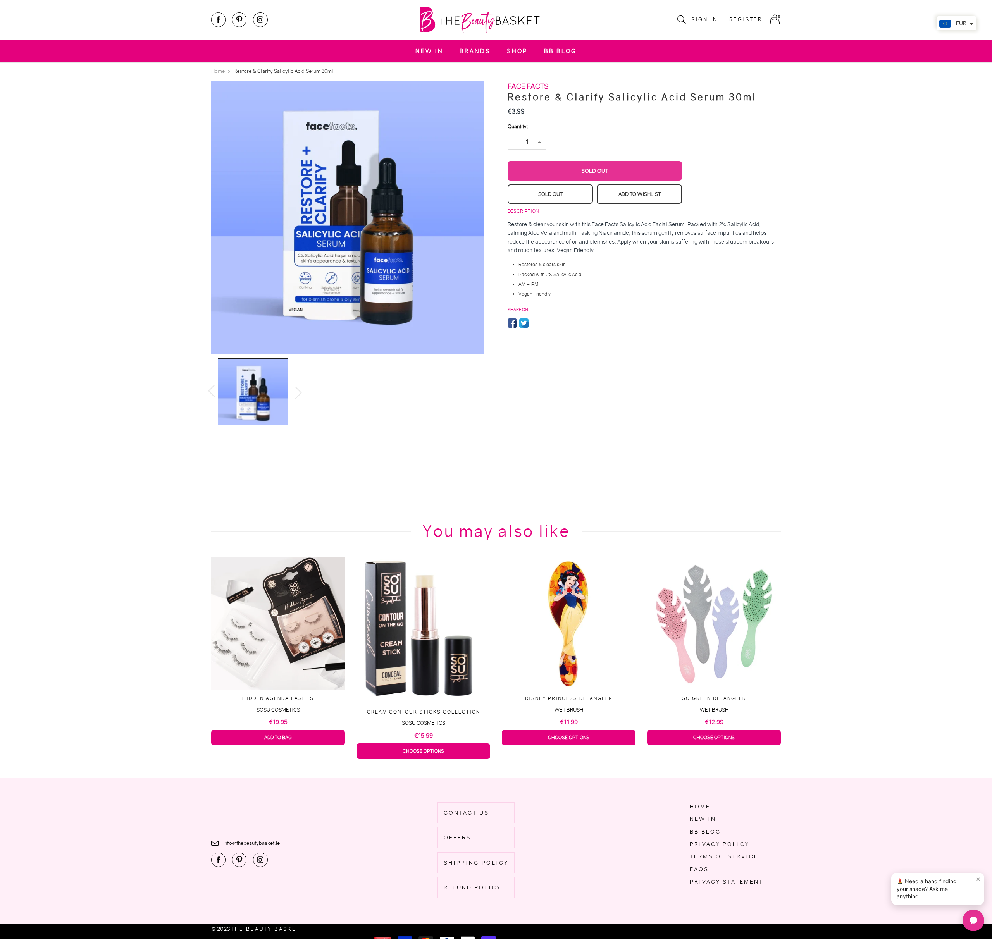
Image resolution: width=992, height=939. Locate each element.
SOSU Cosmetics (278, 710)
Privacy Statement (726, 881)
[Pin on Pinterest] (535, 323)
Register (745, 19)
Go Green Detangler (714, 698)
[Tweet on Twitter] (524, 323)
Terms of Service (724, 856)
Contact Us (466, 812)
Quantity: (518, 126)
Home (700, 806)
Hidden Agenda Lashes (278, 698)
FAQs (699, 869)
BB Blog (560, 51)
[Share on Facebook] (512, 323)
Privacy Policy (719, 844)
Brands (475, 51)
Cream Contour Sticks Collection (423, 712)
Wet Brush (569, 710)
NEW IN (429, 51)
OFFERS (457, 837)
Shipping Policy (476, 862)
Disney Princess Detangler (569, 698)
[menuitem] (429, 51)
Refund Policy (472, 887)
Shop (517, 51)
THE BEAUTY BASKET (265, 929)
